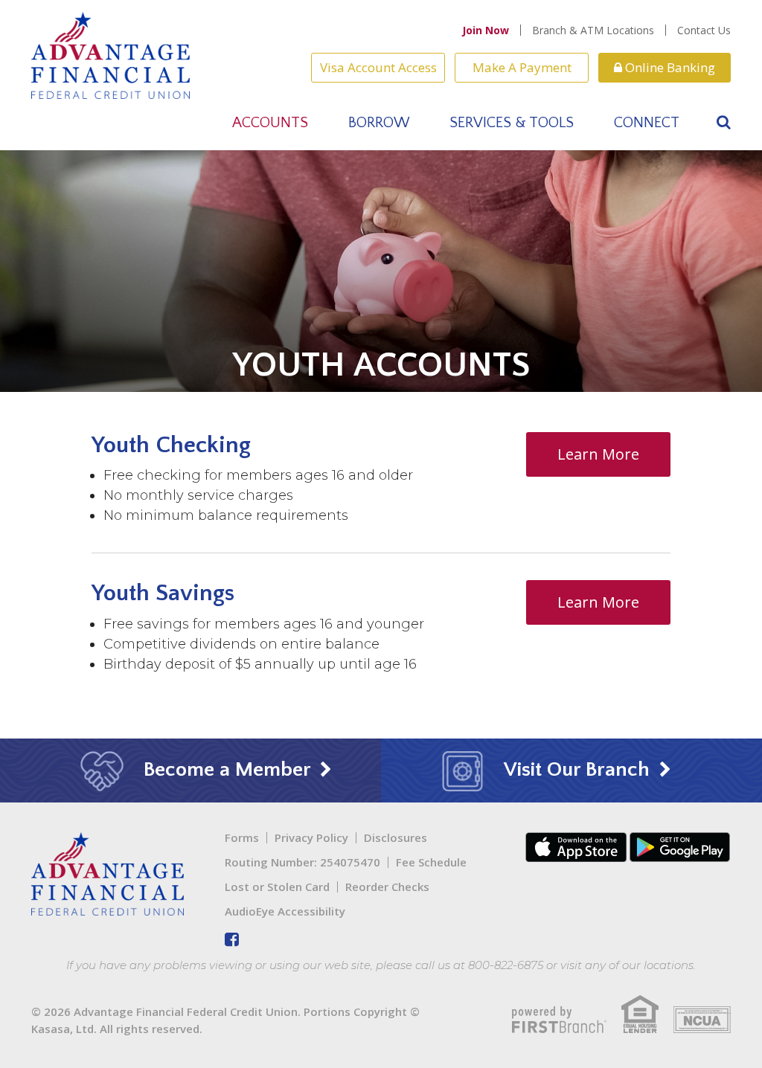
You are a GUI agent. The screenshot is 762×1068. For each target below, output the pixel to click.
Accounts (270, 123)
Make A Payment (522, 67)
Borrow (379, 123)
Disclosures (395, 837)
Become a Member (227, 769)
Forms (242, 837)
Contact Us (704, 30)
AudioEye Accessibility (285, 911)
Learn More (598, 454)
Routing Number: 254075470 (302, 862)
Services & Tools (511, 123)
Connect (646, 123)
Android (680, 847)
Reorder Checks (387, 886)
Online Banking (668, 67)
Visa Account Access (378, 67)
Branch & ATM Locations (593, 30)
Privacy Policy (311, 837)
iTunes (576, 847)
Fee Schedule (431, 862)
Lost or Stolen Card (277, 886)
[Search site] (724, 122)
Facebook (232, 939)
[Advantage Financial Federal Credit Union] (110, 54)
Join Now (485, 30)
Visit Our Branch (577, 769)
